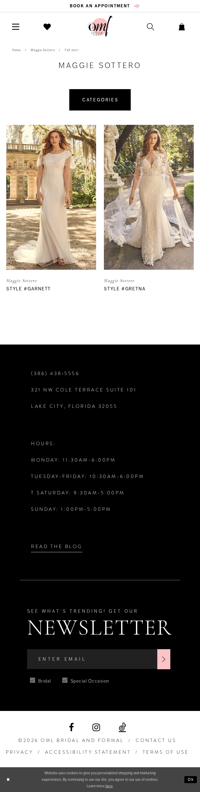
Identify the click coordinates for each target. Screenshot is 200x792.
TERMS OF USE (166, 752)
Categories (100, 100)
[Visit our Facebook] (71, 727)
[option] (51, 221)
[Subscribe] (163, 659)
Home (16, 50)
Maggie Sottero (43, 50)
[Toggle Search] (150, 26)
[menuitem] (100, 6)
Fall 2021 (72, 50)
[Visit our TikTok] (122, 727)
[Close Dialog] (8, 779)
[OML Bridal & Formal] (100, 26)
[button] (16, 26)
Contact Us (156, 740)
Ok (191, 779)
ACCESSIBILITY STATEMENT (88, 752)
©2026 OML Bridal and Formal (71, 740)
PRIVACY (19, 752)
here (109, 786)
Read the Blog (56, 546)
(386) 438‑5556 (55, 373)
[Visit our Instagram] (96, 727)
